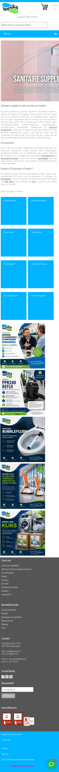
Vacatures (6, 594)
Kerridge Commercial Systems (22, 766)
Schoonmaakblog (10, 565)
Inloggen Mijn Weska (27, 17)
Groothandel (7, 573)
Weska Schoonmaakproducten (16, 569)
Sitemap (5, 754)
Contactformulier (10, 587)
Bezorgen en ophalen (11, 617)
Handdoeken (10, 200)
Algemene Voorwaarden (12, 734)
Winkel (5, 613)
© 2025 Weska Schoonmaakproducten (18, 759)
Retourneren (7, 621)
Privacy (5, 580)
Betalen (5, 624)
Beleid (4, 576)
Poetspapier (9, 264)
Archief (5, 583)
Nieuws (5, 591)
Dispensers (9, 232)
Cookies (5, 748)
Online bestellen (9, 610)
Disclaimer (6, 740)
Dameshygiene (11, 295)
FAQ (3, 628)
